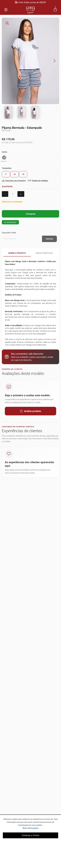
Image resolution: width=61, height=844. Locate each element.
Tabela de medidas (40, 181)
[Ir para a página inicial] (30, 9)
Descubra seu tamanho (15, 181)
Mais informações (40, 828)
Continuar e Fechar (30, 835)
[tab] (17, 253)
